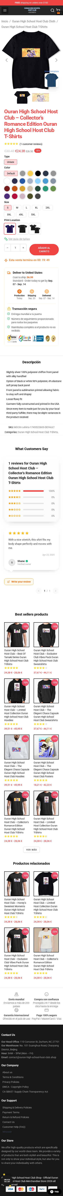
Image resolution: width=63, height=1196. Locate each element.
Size (6, 202)
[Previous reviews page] (39, 591)
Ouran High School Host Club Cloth (33, 21)
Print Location (12, 220)
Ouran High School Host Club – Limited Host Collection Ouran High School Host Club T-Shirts (46, 825)
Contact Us (8, 1122)
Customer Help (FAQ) (13, 1127)
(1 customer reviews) (31, 144)
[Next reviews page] (55, 591)
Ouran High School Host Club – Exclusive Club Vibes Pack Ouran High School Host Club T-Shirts (16, 962)
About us (7, 1072)
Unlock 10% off (7, 1181)
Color (7, 167)
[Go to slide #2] (40, 97)
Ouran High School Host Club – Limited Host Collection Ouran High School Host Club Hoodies (16, 713)
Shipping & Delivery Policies (17, 1107)
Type (7, 156)
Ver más (31, 850)
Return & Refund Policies (15, 1117)
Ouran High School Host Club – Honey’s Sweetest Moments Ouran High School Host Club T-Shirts (15, 906)
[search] (52, 10)
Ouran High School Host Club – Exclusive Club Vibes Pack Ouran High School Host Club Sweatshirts (46, 657)
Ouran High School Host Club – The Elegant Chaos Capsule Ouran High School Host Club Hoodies (16, 769)
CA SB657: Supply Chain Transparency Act (25, 1091)
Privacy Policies (10, 1082)
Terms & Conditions (12, 1077)
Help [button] (57, 1191)
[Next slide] (56, 60)
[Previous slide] (6, 60)
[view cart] (58, 10)
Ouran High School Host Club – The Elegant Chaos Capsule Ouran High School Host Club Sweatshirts (46, 713)
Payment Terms (10, 1112)
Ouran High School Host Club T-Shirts (24, 27)
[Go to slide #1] (22, 97)
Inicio (4, 21)
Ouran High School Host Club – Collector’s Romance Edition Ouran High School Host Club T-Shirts (16, 825)
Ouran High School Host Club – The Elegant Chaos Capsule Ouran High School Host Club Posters (46, 769)
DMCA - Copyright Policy (15, 1086)
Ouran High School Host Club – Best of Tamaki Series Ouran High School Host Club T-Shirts (16, 657)
